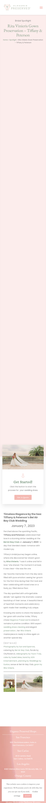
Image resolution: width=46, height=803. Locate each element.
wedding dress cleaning (15, 627)
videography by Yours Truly (28, 653)
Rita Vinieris (26, 630)
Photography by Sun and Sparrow (19, 646)
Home (5, 40)
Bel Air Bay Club (22, 650)
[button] (41, 7)
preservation (10, 630)
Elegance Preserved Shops (23, 731)
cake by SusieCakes (13, 657)
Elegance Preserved (19, 620)
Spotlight (13, 40)
